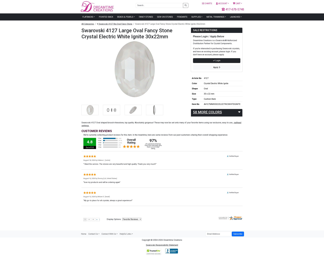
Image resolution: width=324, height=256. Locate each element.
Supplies (196, 17)
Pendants (182, 17)
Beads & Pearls (125, 17)
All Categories (88, 24)
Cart (237, 3)
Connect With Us (109, 234)
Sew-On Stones (165, 17)
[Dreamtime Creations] (97, 6)
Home (83, 234)
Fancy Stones (146, 17)
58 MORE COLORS (207, 112)
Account (222, 3)
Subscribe (237, 234)
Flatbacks (87, 17)
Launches (235, 17)
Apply (216, 67)
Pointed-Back (106, 17)
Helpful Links (125, 234)
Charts (208, 3)
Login (217, 60)
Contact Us (93, 234)
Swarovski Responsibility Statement (162, 245)
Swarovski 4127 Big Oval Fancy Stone (115, 24)
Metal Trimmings (215, 17)
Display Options (114, 219)
